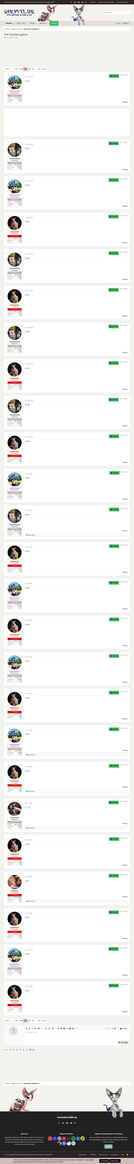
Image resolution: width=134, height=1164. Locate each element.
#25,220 (125, 801)
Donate (93, 2)
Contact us (93, 1154)
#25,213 (125, 545)
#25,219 (125, 765)
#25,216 (125, 655)
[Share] (121, 75)
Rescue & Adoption (122, 2)
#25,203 (125, 179)
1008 (21, 69)
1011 (33, 69)
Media (32, 23)
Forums (9, 23)
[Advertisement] (58, 53)
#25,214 (125, 582)
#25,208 (125, 362)
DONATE (108, 1146)
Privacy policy (115, 1154)
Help (123, 1154)
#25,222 (125, 875)
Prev (7, 69)
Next (44, 69)
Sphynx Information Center (106, 2)
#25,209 (125, 399)
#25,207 (125, 325)
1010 (29, 69)
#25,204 (125, 216)
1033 (39, 69)
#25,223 (125, 911)
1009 (25, 69)
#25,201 (125, 75)
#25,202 (125, 142)
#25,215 (125, 618)
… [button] (13, 69)
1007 (16, 69)
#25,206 (125, 289)
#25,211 (125, 472)
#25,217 (125, 692)
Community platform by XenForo (21, 1154)
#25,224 (125, 948)
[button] (13, 23)
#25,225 (125, 984)
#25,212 (125, 508)
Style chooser (82, 1154)
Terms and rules (103, 1154)
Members (42, 23)
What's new (21, 23)
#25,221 (125, 838)
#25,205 (125, 252)
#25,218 (125, 728)
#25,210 (125, 435)
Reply (126, 102)
